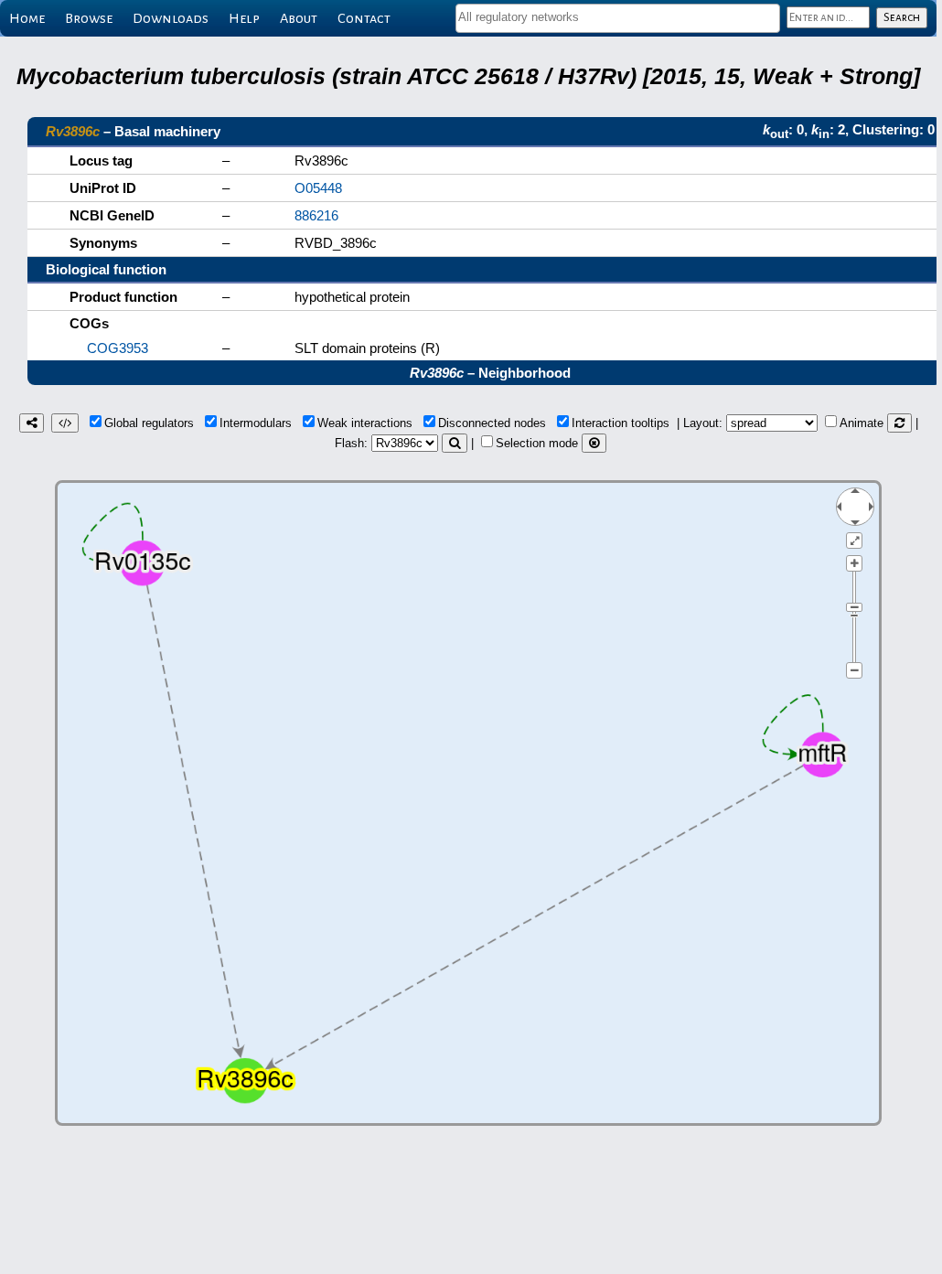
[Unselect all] (594, 443)
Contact (364, 18)
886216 (316, 215)
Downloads (171, 18)
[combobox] (617, 18)
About (298, 18)
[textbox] (617, 17)
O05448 (318, 188)
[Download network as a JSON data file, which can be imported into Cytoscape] (65, 423)
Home (27, 18)
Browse (88, 18)
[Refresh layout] (899, 423)
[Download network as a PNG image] (31, 423)
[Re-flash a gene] (454, 443)
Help (244, 18)
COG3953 (117, 348)
